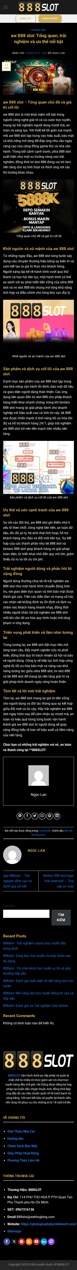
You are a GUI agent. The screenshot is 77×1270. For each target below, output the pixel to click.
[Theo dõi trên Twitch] (51, 1241)
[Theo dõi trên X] (14, 1241)
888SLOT (63, 1264)
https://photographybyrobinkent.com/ (49, 1224)
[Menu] (5, 7)
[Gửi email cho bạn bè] (42, 816)
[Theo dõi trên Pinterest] (21, 1241)
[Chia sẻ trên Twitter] (34, 816)
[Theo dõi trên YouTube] (36, 1241)
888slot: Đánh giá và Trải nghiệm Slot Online (35, 1006)
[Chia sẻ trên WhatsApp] (20, 816)
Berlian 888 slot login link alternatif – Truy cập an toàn (58, 881)
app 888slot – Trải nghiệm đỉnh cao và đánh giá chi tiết (17, 881)
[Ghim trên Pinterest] (49, 816)
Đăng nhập (50, 18)
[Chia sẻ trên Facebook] (27, 816)
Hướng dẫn (38, 30)
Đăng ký (25, 18)
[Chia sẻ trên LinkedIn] (57, 816)
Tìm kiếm (9, 906)
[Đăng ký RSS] (29, 1241)
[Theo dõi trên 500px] (43, 1241)
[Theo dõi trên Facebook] (6, 1241)
